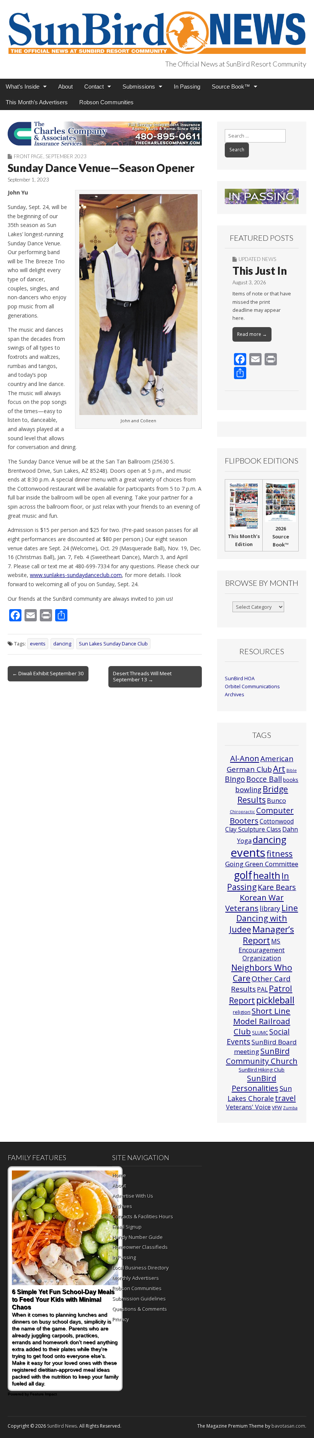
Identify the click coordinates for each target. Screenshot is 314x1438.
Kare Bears (277, 887)
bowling (248, 789)
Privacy (120, 1319)
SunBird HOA (240, 678)
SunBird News (62, 1426)
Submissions (139, 86)
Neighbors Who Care (261, 973)
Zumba (290, 1108)
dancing (62, 643)
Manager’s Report (268, 935)
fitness (280, 853)
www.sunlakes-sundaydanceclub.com (76, 575)
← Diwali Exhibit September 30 (48, 673)
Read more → (252, 334)
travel (285, 1098)
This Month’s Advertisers (37, 102)
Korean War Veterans (254, 902)
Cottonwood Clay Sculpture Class (259, 825)
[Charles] (105, 134)
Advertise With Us (132, 1195)
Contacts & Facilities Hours (142, 1216)
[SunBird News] (157, 28)
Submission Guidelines (139, 1298)
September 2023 (66, 156)
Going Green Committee (261, 863)
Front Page (28, 156)
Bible (291, 770)
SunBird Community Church (262, 1056)
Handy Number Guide (137, 1237)
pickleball (275, 1000)
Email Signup (127, 1226)
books (290, 779)
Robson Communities (106, 102)
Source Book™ (231, 86)
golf (243, 875)
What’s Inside (22, 86)
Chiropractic (242, 811)
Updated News (257, 259)
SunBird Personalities (255, 1083)
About (65, 86)
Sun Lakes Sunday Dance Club (113, 643)
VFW (277, 1107)
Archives (234, 694)
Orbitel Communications (252, 686)
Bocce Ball (264, 779)
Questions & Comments (139, 1308)
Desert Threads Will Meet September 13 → (142, 676)
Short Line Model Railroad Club (262, 1021)
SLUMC (260, 1032)
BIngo (235, 779)
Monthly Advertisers (135, 1277)
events (38, 643)
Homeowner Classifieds (140, 1246)
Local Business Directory (140, 1267)
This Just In (259, 270)
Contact (94, 86)
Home (119, 1175)
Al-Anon (244, 758)
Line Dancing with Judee (263, 918)
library (270, 908)
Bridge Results (262, 794)
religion (241, 1011)
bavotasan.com (288, 1426)
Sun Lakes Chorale (259, 1093)
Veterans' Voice (248, 1107)
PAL (262, 989)
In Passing (187, 86)
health (266, 875)
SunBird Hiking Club (262, 1069)
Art (279, 768)
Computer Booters (262, 815)
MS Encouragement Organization (262, 949)
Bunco (276, 800)
